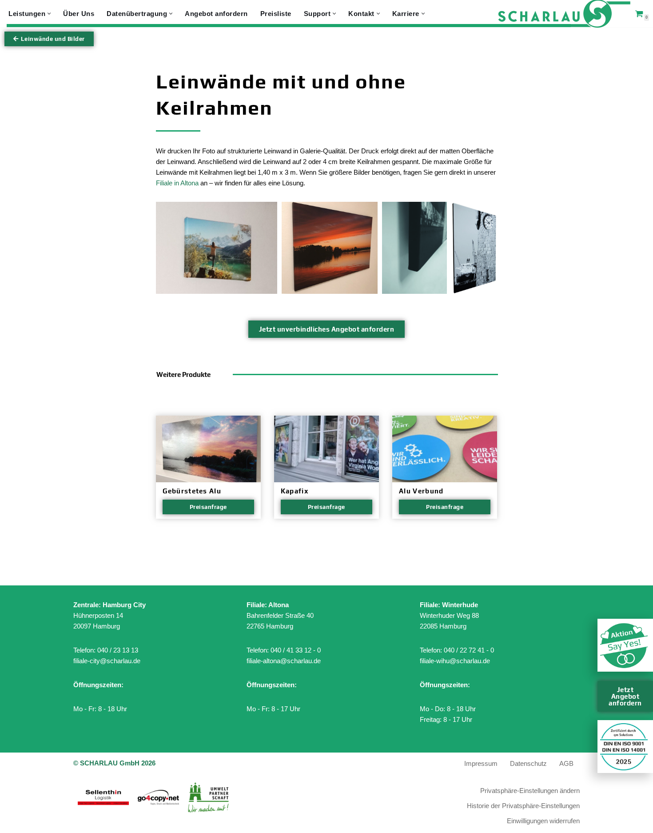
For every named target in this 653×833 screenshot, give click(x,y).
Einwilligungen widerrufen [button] (543, 821)
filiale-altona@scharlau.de (284, 661)
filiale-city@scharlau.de (106, 661)
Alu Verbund (421, 491)
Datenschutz (528, 763)
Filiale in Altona (177, 183)
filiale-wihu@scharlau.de (455, 661)
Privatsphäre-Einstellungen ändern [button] (530, 790)
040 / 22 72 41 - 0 (469, 650)
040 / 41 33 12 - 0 (296, 650)
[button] (49, 13)
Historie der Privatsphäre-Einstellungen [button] (523, 805)
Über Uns (78, 13)
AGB (566, 763)
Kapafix (295, 491)
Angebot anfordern (216, 13)
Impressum (481, 763)
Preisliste (275, 13)
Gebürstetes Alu (192, 491)
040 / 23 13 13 (117, 650)
